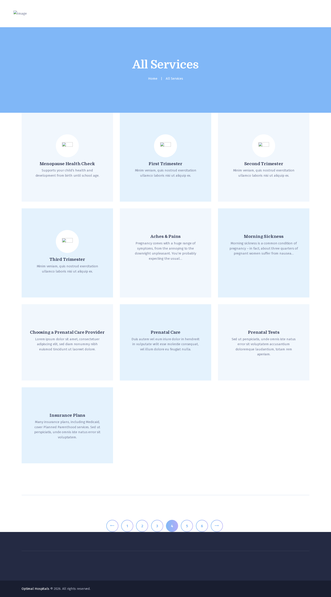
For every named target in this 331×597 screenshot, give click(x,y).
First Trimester (165, 163)
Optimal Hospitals (35, 589)
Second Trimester (263, 163)
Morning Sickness (263, 236)
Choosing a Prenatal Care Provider (67, 332)
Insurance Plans (67, 415)
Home (152, 79)
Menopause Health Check (67, 163)
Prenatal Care (165, 332)
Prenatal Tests (263, 332)
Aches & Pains (165, 236)
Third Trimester (67, 259)
